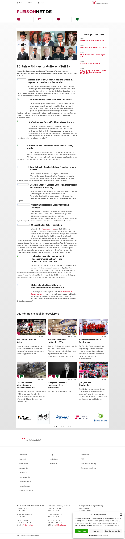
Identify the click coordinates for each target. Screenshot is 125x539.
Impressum (105, 535)
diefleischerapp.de (25, 482)
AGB (82, 459)
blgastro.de (22, 459)
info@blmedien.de (28, 525)
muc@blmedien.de (59, 525)
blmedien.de (23, 455)
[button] (121, 515)
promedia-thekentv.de (26, 491)
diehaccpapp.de (24, 477)
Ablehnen (96, 531)
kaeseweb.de (23, 468)
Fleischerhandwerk (48, 229)
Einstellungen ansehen (113, 531)
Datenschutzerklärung (95, 535)
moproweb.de (23, 464)
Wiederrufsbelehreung (88, 464)
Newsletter (53, 464)
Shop (51, 455)
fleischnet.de (23, 473)
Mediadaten (54, 459)
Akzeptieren (81, 531)
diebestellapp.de (24, 486)
